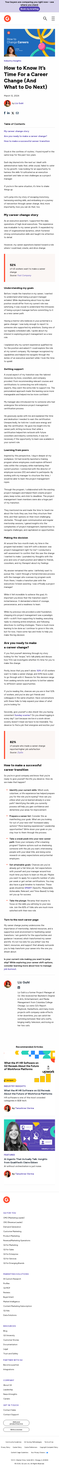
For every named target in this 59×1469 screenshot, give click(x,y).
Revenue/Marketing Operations (16, 1240)
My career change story (16, 131)
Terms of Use (48, 1442)
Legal (5, 1349)
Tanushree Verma (24, 1108)
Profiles (6, 1283)
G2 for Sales (8, 1249)
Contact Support (11, 1414)
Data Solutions (10, 1315)
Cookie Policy (17, 1447)
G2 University (9, 1335)
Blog (5, 1331)
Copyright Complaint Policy (49, 1447)
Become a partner (11, 1365)
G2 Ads (6, 1311)
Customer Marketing (12, 1231)
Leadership (8, 1390)
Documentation (10, 1344)
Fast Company (24, 275)
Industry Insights (12, 60)
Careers (6, 1399)
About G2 (7, 1385)
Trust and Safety (10, 1353)
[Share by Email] (17, 113)
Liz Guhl (19, 103)
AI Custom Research (12, 1279)
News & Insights (10, 1394)
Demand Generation (12, 1227)
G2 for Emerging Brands (13, 1263)
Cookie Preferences (30, 1447)
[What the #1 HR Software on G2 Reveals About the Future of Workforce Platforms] (29, 1066)
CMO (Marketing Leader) (14, 1218)
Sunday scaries (22, 715)
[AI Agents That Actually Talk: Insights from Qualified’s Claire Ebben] (29, 1134)
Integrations (8, 1369)
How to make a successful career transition (27, 141)
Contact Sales (9, 1410)
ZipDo (20, 752)
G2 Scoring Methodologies (33, 1442)
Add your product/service (16, 1423)
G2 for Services (9, 1259)
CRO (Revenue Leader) (13, 1222)
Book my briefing (30, 9)
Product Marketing (11, 1236)
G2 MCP (6, 1288)
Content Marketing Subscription (17, 1306)
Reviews (6, 1292)
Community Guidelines (13, 1442)
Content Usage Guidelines (19, 1452)
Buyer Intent (8, 1297)
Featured (9, 1155)
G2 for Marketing (10, 1245)
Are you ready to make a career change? (25, 136)
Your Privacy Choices (38, 1452)
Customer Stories (11, 1340)
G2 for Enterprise (10, 1254)
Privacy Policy (5, 1447)
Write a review (16, 1430)
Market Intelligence (11, 1301)
